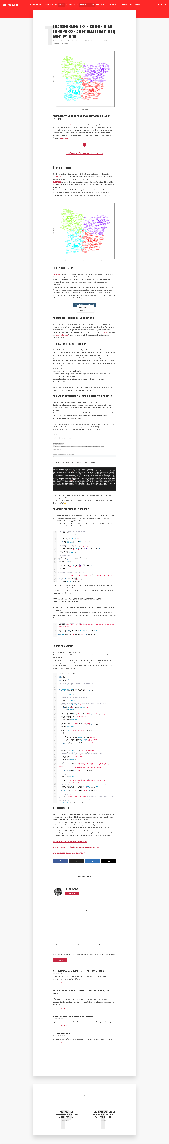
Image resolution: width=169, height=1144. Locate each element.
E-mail (76, 944)
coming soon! (63, 138)
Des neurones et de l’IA (35, 4)
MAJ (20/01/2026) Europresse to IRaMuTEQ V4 (84, 153)
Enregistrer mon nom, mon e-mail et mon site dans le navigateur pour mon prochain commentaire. (84, 954)
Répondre (64, 982)
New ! (131, 4)
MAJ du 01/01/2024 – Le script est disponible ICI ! (70, 841)
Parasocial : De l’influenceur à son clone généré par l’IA (66, 1114)
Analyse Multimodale (113, 4)
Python (61, 4)
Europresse (57, 274)
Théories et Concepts (51, 4)
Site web (97, 944)
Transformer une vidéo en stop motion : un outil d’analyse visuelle (103, 1114)
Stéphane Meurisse (60, 40)
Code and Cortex (10, 4)
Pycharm (106, 332)
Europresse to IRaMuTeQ (87, 4)
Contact (137, 4)
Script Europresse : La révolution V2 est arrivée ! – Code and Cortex (78, 971)
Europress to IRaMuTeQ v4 (62, 1033)
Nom (55, 944)
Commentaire (57, 923)
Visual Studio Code (61, 335)
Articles (73, 40)
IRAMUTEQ (71, 125)
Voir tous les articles (72, 894)
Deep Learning (100, 4)
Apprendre (124, 4)
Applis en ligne (73, 4)
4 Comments (64, 43)
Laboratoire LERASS (60, 177)
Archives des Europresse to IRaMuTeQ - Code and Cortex (74, 1016)
